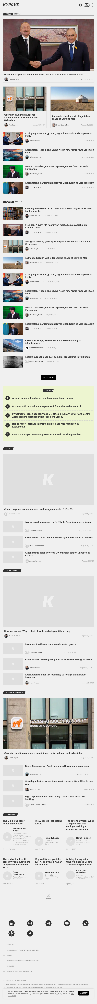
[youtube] (67, 923)
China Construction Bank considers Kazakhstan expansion (57, 766)
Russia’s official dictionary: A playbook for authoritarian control (46, 406)
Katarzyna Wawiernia (81, 871)
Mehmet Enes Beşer (19, 829)
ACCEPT (83, 993)
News (8, 202)
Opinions (10, 814)
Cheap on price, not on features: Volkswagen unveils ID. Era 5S (38, 509)
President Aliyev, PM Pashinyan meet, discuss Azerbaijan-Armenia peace (43, 74)
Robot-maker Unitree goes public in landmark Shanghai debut (58, 659)
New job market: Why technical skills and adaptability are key (37, 631)
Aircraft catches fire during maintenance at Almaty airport (43, 398)
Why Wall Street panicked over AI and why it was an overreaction (48, 862)
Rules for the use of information (19, 971)
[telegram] (48, 923)
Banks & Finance (14, 692)
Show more (48, 377)
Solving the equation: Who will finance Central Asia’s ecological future (79, 862)
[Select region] (80, 5)
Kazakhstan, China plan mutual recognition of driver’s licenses (59, 537)
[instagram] (30, 923)
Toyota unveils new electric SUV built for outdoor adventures (58, 522)
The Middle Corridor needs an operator (14, 822)
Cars (8, 449)
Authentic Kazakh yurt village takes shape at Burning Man (71, 117)
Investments (12, 571)
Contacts (10, 966)
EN (86, 5)
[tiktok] (85, 923)
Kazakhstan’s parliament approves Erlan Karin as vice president (59, 183)
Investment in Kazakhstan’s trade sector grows (50, 644)
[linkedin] (11, 923)
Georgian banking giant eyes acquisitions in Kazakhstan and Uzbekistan (21, 118)
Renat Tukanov (52, 838)
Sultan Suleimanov (18, 873)
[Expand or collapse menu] (92, 5)
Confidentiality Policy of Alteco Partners (23, 950)
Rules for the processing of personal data (23, 961)
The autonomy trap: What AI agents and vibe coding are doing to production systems (80, 825)
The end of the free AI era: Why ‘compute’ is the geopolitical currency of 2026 (16, 863)
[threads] (11, 933)
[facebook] (30, 933)
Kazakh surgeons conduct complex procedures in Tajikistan (57, 357)
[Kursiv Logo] (11, 4)
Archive (10, 955)
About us (10, 945)
